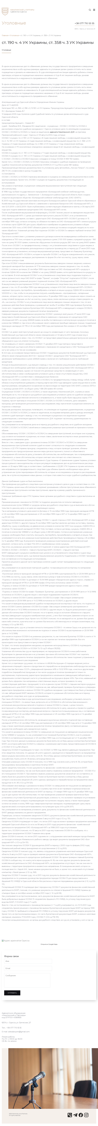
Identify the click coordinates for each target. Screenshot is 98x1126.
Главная (5, 35)
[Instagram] (86, 1116)
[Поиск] (90, 10)
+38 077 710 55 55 (84, 23)
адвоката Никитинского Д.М (62, 132)
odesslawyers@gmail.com (19, 1032)
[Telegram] (75, 1116)
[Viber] (70, 1116)
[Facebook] (81, 1116)
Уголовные (14, 35)
